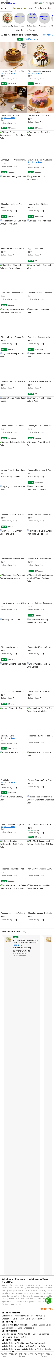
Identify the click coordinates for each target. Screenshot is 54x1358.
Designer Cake (8, 1325)
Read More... (46, 1309)
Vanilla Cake (23, 1334)
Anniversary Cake (22, 1316)
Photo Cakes (31, 1325)
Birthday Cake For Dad (11, 1349)
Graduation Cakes (39, 1319)
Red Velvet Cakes (36, 1334)
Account (44, 1354)
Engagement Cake (9, 1319)
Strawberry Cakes (21, 1337)
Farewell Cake (24, 1319)
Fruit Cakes (20, 1325)
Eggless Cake (44, 1325)
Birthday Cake (7, 1316)
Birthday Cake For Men (11, 1343)
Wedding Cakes (37, 1316)
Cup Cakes (6, 1328)
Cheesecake (29, 1328)
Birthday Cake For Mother (32, 1349)
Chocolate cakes (9, 1334)
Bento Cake (17, 1328)
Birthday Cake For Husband (13, 1346)
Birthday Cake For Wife (35, 1346)
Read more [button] (17, 945)
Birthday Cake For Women (33, 1343)
